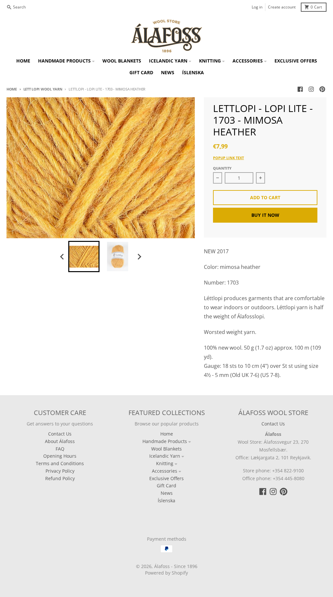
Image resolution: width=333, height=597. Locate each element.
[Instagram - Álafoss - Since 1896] (311, 89)
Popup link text (228, 157)
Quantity (222, 168)
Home (12, 89)
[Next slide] (139, 256)
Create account (282, 7)
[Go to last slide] (62, 256)
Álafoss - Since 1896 (175, 566)
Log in (257, 7)
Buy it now (265, 215)
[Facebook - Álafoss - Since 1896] (300, 89)
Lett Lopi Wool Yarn (42, 89)
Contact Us (273, 424)
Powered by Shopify (166, 573)
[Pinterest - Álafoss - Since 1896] (322, 89)
